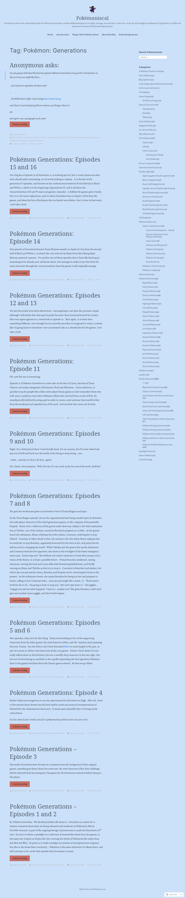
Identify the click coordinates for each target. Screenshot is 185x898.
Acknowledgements (128, 34)
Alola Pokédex (145, 75)
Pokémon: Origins (150, 270)
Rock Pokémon (148, 353)
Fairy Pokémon (148, 299)
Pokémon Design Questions (154, 429)
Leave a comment (19, 144)
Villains (145, 117)
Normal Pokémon (149, 337)
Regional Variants (150, 349)
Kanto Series (151, 241)
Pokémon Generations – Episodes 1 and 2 (43, 810)
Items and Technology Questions (156, 410)
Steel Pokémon (148, 362)
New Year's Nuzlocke (151, 196)
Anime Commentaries (151, 226)
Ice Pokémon (147, 328)
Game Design (144, 96)
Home (50, 34)
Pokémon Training (153, 257)
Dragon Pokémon (149, 291)
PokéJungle (143, 217)
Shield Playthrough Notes (153, 209)
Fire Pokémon (148, 307)
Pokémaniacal (92, 18)
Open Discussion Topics (149, 167)
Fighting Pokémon (150, 303)
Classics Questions (150, 391)
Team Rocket (151, 261)
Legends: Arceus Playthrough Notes (157, 188)
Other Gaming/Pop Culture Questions (158, 419)
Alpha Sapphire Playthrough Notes (157, 175)
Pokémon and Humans (155, 245)
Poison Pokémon (149, 341)
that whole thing (52, 98)
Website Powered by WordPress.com (92, 889)
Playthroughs (144, 171)
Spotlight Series (146, 451)
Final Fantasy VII (153, 155)
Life (144, 146)
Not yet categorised (147, 163)
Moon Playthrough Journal (153, 192)
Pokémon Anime (63, 137)
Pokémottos (144, 370)
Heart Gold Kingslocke (152, 184)
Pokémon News (145, 274)
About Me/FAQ (109, 34)
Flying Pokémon (149, 312)
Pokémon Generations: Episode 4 (56, 693)
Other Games (148, 150)
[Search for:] (153, 57)
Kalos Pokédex (145, 121)
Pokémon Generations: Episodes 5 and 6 (55, 626)
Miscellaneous (145, 134)
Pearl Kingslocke (149, 201)
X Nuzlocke (144, 459)
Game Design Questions (152, 402)
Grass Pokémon (149, 320)
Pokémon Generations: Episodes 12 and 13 (55, 299)
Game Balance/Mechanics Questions (157, 395)
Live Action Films (146, 129)
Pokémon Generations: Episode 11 (42, 365)
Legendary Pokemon (151, 333)
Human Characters (147, 104)
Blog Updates (144, 79)
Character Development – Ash (159, 230)
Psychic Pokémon (149, 345)
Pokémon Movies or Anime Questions (158, 438)
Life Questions (148, 414)
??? (143, 383)
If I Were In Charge (150, 100)
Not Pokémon (145, 138)
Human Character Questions (44, 137)
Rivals (145, 113)
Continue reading (18, 125)
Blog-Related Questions (22, 137)
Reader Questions (36, 140)
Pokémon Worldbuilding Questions (85, 137)
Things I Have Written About (85, 34)
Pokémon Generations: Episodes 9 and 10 (55, 437)
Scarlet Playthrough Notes (153, 205)
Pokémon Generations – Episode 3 (43, 753)
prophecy (143, 374)
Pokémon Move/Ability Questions (156, 434)
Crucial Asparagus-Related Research (154, 84)
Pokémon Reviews (146, 278)
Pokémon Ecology (153, 249)
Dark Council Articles (148, 88)
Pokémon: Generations (19, 140)
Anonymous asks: (34, 65)
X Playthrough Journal (151, 213)
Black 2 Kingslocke (150, 180)
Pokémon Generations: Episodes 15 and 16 (55, 163)
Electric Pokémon (149, 295)
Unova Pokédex (145, 455)
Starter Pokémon (149, 358)
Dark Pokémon (148, 287)
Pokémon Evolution (154, 253)
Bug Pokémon (148, 282)
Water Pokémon (149, 366)
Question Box (62, 34)
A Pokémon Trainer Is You (150, 71)
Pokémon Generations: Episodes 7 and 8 (55, 499)
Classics (145, 142)
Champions (147, 109)
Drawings (143, 92)
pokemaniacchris (19, 134)
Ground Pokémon (149, 324)
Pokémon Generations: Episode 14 (42, 237)
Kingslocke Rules (146, 125)
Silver (67, 646)
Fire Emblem (151, 159)
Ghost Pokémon (149, 316)
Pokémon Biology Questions (154, 425)
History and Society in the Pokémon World (157, 235)
